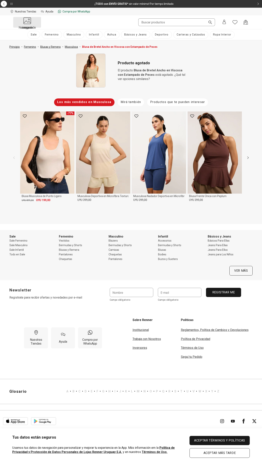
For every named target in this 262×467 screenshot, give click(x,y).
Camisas (114, 249)
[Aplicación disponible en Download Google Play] (43, 421)
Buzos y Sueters (168, 259)
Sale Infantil (16, 249)
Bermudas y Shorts (70, 245)
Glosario (18, 391)
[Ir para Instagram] (222, 421)
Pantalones (66, 254)
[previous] (14, 157)
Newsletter (20, 290)
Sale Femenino (18, 240)
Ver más (241, 270)
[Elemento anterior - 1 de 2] (4, 4)
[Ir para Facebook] (243, 421)
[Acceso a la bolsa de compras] (245, 22)
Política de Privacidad (195, 339)
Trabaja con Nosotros (147, 339)
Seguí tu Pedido (191, 357)
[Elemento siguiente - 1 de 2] (258, 4)
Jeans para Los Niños (220, 254)
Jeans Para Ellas (218, 245)
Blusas (162, 249)
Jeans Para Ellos (218, 249)
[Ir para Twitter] (254, 421)
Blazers (113, 240)
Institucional (141, 330)
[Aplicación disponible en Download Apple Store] (15, 421)
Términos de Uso (192, 348)
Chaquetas (65, 259)
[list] (143, 391)
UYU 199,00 (43, 200)
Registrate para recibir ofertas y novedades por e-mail (45, 297)
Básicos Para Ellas (219, 240)
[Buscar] (208, 22)
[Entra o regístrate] (224, 22)
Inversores (140, 348)
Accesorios (164, 240)
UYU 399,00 (84, 199)
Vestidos (64, 240)
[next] (248, 157)
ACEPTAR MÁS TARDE (220, 453)
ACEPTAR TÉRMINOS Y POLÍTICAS (219, 440)
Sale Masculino (18, 245)
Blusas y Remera (69, 249)
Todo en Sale (17, 254)
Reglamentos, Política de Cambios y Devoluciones (215, 330)
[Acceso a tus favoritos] (235, 22)
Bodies (162, 254)
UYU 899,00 (28, 200)
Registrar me (223, 292)
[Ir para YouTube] (232, 421)
